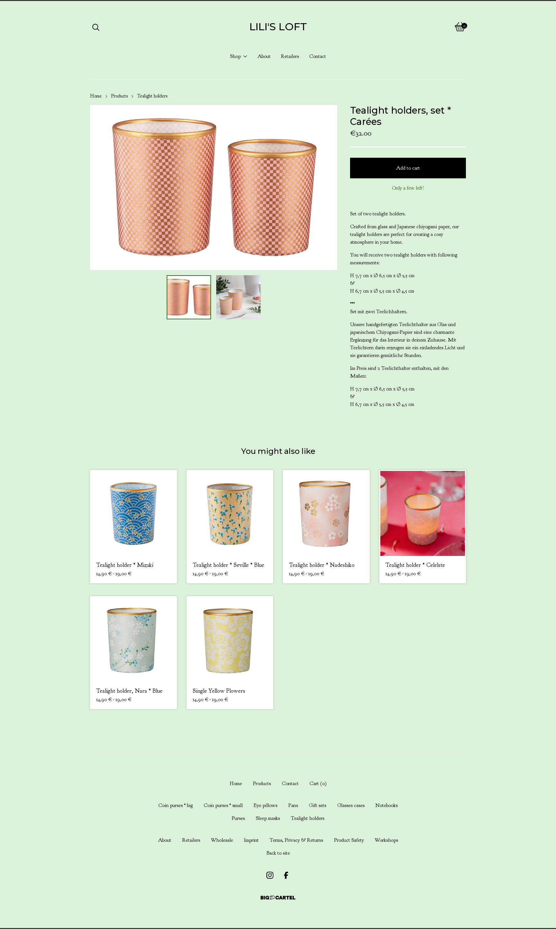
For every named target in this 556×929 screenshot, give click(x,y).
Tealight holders (152, 96)
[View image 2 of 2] (238, 297)
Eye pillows (265, 805)
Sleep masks (268, 818)
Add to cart (408, 168)
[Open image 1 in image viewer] (213, 187)
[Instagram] (270, 875)
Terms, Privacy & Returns (296, 840)
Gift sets (317, 805)
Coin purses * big (175, 805)
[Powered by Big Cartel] (278, 897)
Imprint (251, 840)
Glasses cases (351, 805)
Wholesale (222, 840)
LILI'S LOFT (278, 26)
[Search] (96, 27)
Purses (238, 818)
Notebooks (386, 805)
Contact (317, 56)
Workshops (386, 840)
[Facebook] (286, 875)
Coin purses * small (223, 805)
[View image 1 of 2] (189, 297)
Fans (293, 805)
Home (96, 96)
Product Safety (349, 840)
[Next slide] (328, 187)
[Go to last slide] (99, 187)
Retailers (290, 56)
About (264, 56)
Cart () (318, 783)
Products (119, 96)
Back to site (278, 853)
